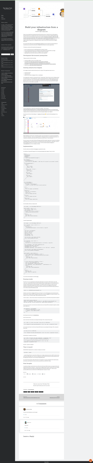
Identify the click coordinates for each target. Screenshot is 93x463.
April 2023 (2, 93)
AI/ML (2, 103)
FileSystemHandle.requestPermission (29, 109)
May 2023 (2, 92)
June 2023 (2, 91)
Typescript (2, 115)
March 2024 (3, 88)
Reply (28, 417)
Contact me (3, 18)
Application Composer (40, 43)
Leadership (2, 110)
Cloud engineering (3, 108)
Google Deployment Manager (48, 37)
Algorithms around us (4, 104)
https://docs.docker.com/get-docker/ (36, 65)
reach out (2, 40)
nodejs (36, 391)
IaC (28, 391)
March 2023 (3, 94)
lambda (32, 391)
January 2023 (3, 97)
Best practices (3, 107)
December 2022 (3, 98)
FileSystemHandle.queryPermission (43, 109)
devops (25, 391)
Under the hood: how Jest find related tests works (31, 397)
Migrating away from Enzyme (55, 397)
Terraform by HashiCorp (48, 36)
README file (36, 315)
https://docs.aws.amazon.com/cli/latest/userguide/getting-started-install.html (43, 63)
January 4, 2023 (45, 31)
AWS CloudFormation (39, 37)
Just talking (2, 109)
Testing (2, 114)
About (2, 17)
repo (37, 276)
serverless (41, 391)
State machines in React (4, 59)
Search (12, 54)
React (2, 113)
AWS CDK (54, 36)
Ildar (40, 31)
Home (2, 15)
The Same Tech (7, 8)
